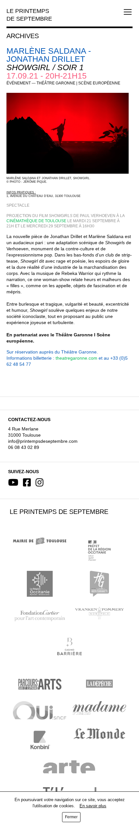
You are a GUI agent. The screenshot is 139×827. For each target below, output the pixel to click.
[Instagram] (40, 482)
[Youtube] (13, 482)
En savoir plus (93, 805)
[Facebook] (27, 482)
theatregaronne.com (76, 358)
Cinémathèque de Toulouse (36, 221)
